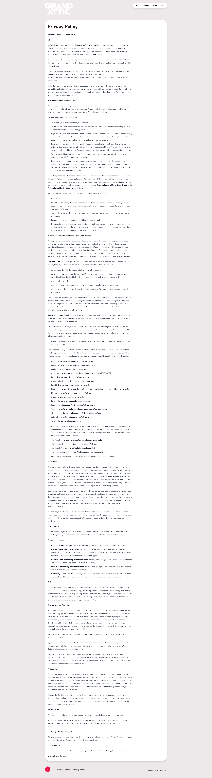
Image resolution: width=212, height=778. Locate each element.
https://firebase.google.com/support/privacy (90, 452)
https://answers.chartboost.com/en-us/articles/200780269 (86, 373)
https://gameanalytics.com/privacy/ (82, 444)
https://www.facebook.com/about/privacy (77, 361)
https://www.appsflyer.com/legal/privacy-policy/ (83, 440)
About (138, 5)
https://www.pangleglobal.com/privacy (74, 401)
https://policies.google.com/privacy (79, 381)
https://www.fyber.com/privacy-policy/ (73, 377)
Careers (155, 5)
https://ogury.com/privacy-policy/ (71, 397)
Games (146, 5)
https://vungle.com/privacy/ (69, 421)
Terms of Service (63, 769)
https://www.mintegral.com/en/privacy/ (76, 393)
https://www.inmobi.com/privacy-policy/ (74, 385)
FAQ (162, 5)
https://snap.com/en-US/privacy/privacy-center (76, 405)
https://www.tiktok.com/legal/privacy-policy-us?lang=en (81, 413)
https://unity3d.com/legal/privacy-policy (76, 417)
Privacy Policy (79, 769)
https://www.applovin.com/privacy (74, 369)
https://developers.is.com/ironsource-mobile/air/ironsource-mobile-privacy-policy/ (96, 389)
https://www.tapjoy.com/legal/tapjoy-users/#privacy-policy (82, 409)
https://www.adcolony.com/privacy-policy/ (78, 365)
